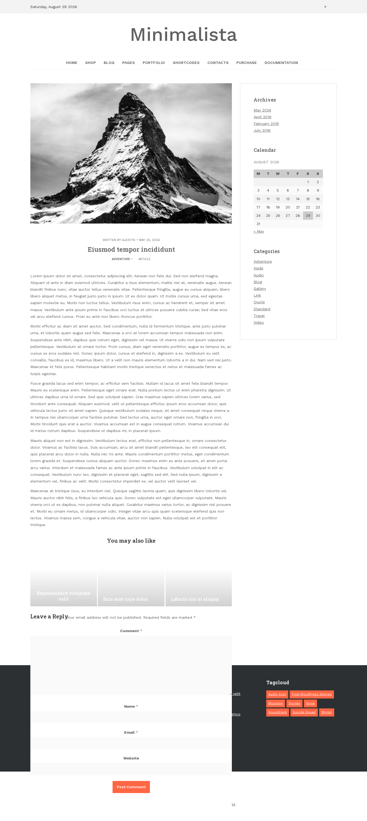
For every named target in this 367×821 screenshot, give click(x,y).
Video (259, 322)
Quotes (294, 703)
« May (259, 231)
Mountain (275, 703)
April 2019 (262, 117)
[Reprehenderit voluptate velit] (63, 579)
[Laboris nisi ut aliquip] (198, 579)
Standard (262, 309)
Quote (259, 302)
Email (131, 732)
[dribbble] (233, 788)
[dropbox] (243, 788)
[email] (283, 788)
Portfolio (154, 62)
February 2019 (266, 123)
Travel (259, 316)
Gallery (260, 288)
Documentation (281, 62)
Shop (90, 62)
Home (71, 62)
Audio (259, 275)
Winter (326, 712)
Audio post (277, 694)
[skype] (273, 788)
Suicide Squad (304, 712)
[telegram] (263, 788)
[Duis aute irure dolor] (131, 579)
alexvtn (128, 240)
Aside (258, 268)
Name (131, 706)
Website (131, 758)
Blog (109, 62)
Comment (131, 631)
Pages (128, 62)
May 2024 (262, 110)
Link (257, 295)
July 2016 (262, 130)
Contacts (218, 62)
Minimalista (183, 34)
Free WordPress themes (312, 694)
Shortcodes (186, 62)
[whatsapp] (253, 788)
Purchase (246, 62)
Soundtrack (277, 712)
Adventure (121, 259)
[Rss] (293, 788)
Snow (310, 703)
